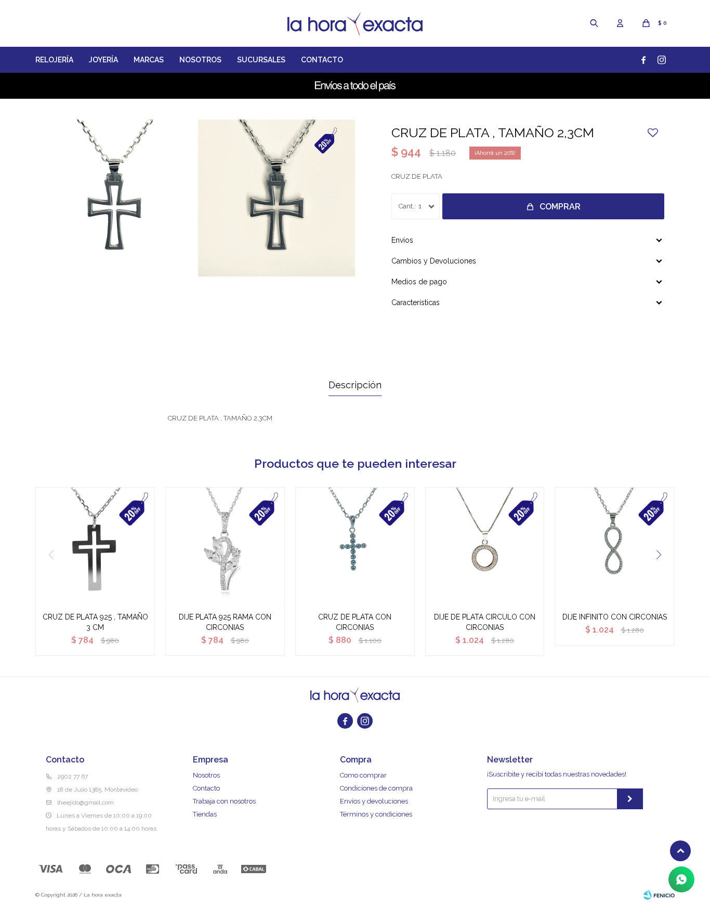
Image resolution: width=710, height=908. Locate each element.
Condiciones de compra (376, 788)
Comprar (560, 207)
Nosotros (200, 60)
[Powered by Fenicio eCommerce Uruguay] (659, 895)
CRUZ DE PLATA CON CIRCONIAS (354, 622)
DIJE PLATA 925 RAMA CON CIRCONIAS (225, 622)
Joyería (103, 60)
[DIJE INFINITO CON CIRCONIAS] (614, 547)
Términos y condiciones (376, 814)
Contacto (322, 60)
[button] (594, 23)
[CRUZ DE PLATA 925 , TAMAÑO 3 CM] (95, 547)
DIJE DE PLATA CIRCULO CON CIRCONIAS (484, 622)
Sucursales (261, 60)
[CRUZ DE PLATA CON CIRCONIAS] (355, 547)
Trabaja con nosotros (224, 801)
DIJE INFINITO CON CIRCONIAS (614, 617)
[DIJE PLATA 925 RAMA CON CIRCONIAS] (225, 547)
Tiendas (205, 814)
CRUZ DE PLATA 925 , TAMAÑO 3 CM (95, 622)
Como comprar (363, 775)
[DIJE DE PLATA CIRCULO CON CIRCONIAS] (485, 547)
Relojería (54, 60)
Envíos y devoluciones (374, 801)
